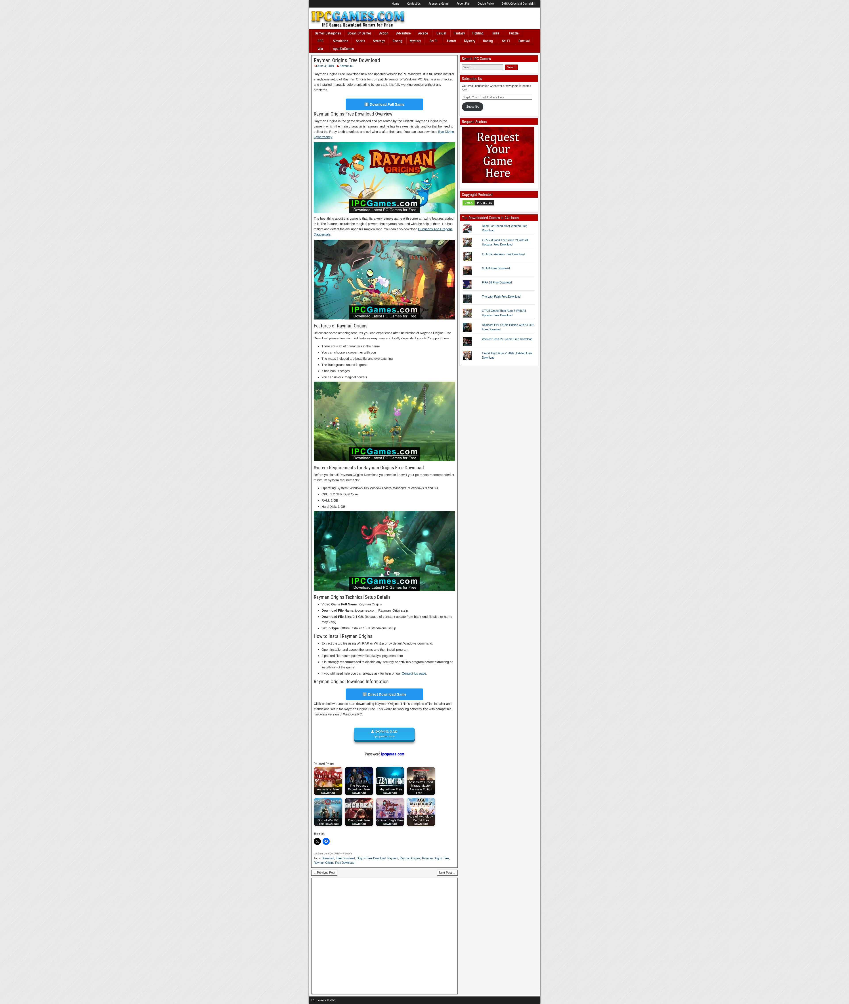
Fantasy (459, 33)
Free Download (345, 858)
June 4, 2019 (325, 66)
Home (395, 3)
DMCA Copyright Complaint (518, 3)
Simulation (340, 41)
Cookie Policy (486, 3)
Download (328, 858)
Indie (495, 33)
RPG (320, 41)
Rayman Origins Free (435, 858)
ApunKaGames (343, 49)
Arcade (423, 33)
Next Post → (447, 872)
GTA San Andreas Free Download (503, 254)
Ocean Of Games (359, 33)
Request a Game (438, 3)
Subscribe (472, 106)
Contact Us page (414, 673)
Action (383, 33)
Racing (397, 41)
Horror (451, 41)
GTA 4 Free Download (496, 268)
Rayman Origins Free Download (347, 60)
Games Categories (328, 33)
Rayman (392, 858)
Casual (441, 33)
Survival (524, 41)
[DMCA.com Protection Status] (478, 205)
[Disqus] (384, 935)
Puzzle (514, 33)
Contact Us (414, 3)
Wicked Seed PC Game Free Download (507, 339)
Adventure (403, 33)
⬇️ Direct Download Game (384, 694)
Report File (463, 3)
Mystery (415, 41)
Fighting (478, 33)
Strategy (379, 41)
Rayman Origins (410, 858)
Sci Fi (433, 41)
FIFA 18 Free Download (497, 282)
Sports (360, 41)
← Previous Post (324, 872)
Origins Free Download (371, 858)
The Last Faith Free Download (501, 296)
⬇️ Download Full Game (384, 104)
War (320, 49)
